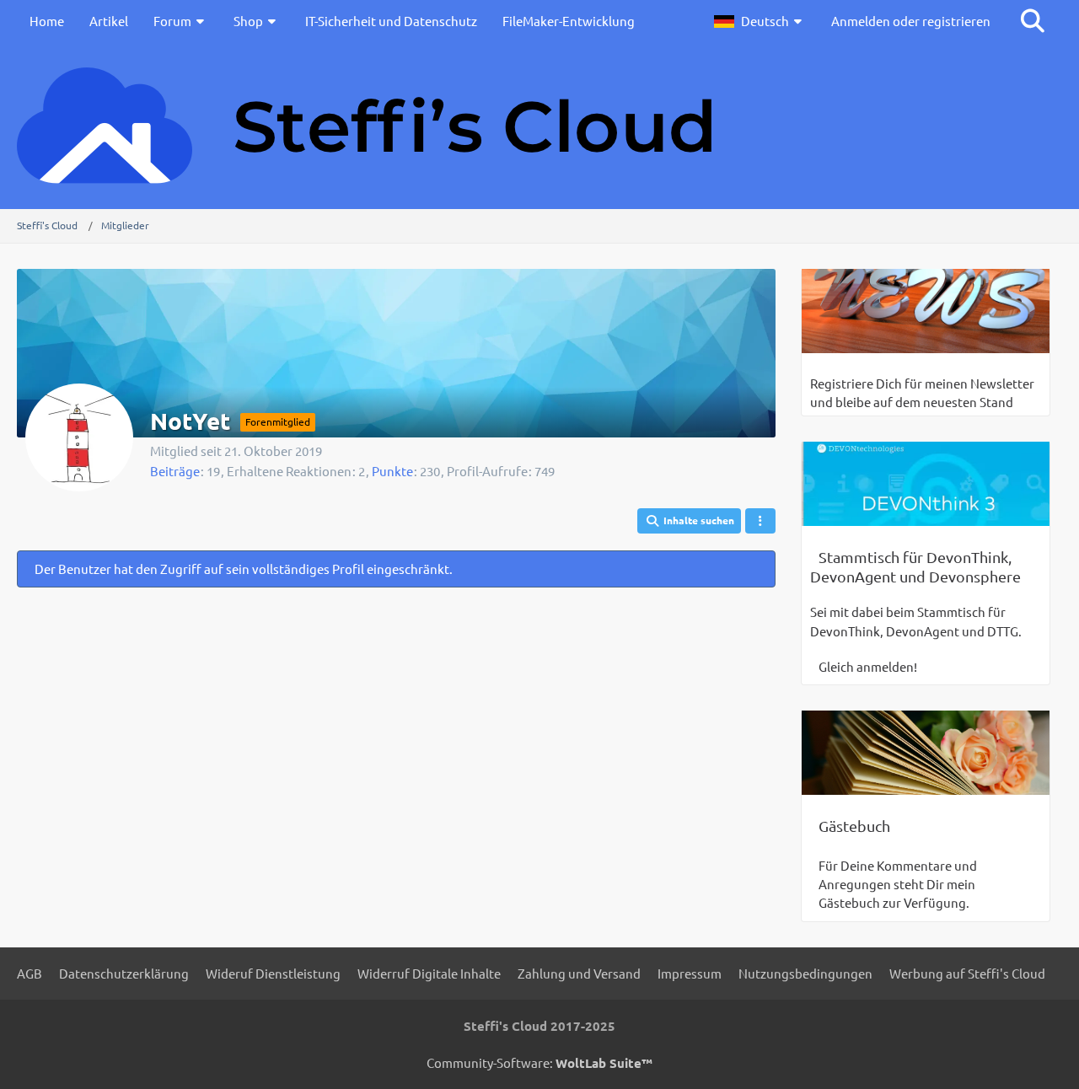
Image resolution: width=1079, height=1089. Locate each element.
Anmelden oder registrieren (910, 21)
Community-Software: (539, 1062)
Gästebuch (854, 825)
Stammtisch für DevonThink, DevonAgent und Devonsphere (915, 566)
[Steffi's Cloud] (539, 125)
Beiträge (175, 471)
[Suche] (1032, 21)
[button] (760, 21)
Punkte (392, 471)
